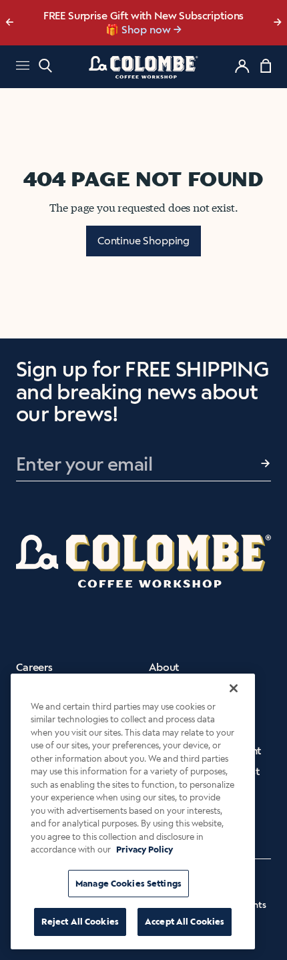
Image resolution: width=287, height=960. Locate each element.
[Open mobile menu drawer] (22, 67)
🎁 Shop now (138, 29)
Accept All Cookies (184, 922)
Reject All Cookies (80, 922)
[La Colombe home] (143, 67)
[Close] (233, 688)
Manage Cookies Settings (128, 884)
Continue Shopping (143, 240)
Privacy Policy (144, 850)
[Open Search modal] (45, 66)
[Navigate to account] (242, 66)
